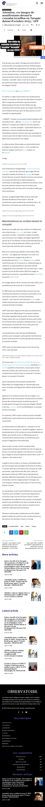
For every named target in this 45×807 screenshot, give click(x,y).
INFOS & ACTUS (7, 9)
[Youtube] (26, 712)
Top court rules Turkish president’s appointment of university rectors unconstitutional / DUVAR (33, 545)
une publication (27, 122)
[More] (31, 30)
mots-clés (20, 232)
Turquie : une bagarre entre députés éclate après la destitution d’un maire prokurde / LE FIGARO (11, 545)
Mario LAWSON (24, 91)
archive (32, 260)
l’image (28, 174)
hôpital (20, 260)
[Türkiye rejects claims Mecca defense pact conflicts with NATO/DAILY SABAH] (36, 596)
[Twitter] (16, 532)
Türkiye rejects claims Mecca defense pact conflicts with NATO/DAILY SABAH (17, 595)
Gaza (22, 526)
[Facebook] (11, 532)
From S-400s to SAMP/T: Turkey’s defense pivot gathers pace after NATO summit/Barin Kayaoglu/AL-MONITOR (15, 667)
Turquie (33, 526)
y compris (13, 407)
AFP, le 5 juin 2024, (9, 91)
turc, (25, 150)
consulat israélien (13, 526)
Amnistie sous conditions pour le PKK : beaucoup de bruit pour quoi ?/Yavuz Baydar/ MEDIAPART (15, 582)
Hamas (27, 526)
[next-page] (9, 677)
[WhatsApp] (26, 532)
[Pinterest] (21, 532)
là (38, 268)
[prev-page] (5, 677)
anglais (7, 152)
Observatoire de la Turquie (12, 25)
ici (9, 254)
